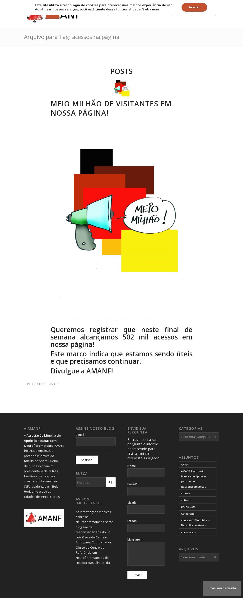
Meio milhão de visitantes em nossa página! (111, 108)
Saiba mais (150, 9)
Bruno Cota (188, 507)
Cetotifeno (188, 513)
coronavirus (188, 532)
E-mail (81, 435)
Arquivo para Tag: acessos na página (71, 37)
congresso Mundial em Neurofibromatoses (195, 522)
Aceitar (194, 7)
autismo (186, 500)
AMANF (185, 464)
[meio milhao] (121, 89)
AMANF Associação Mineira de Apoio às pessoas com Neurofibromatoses (193, 478)
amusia (185, 493)
